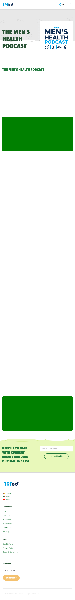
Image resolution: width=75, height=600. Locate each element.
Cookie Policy (8, 544)
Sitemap (6, 531)
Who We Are (8, 523)
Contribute (7, 527)
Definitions (7, 515)
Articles (6, 511)
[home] (8, 5)
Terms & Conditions (10, 552)
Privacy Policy (8, 548)
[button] (69, 5)
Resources (7, 519)
